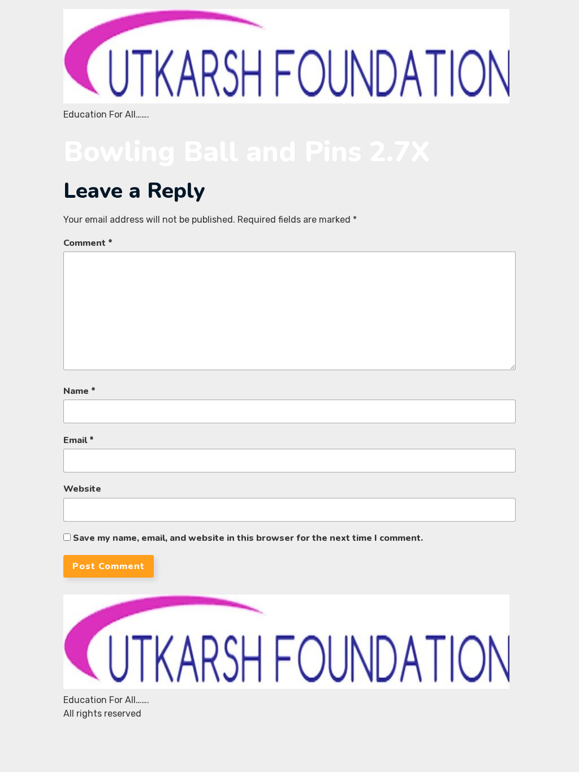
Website (82, 489)
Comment (88, 243)
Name (79, 391)
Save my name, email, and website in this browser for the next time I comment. (248, 538)
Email (78, 440)
